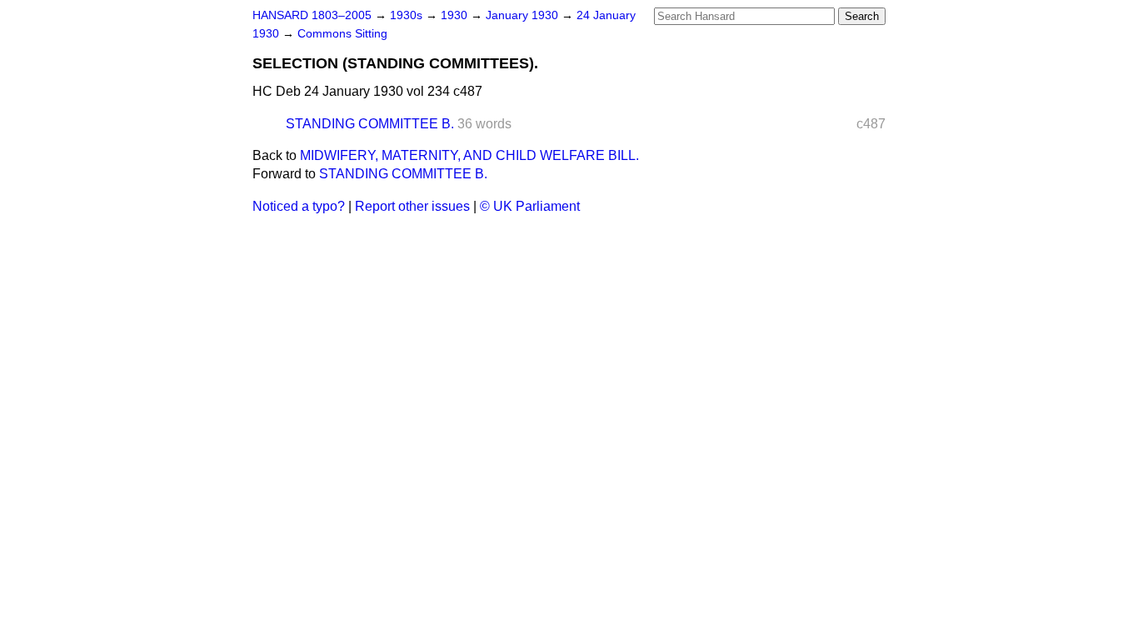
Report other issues (412, 206)
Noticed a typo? (298, 206)
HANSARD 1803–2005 (312, 15)
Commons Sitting (342, 34)
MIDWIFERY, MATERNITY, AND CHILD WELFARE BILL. (469, 155)
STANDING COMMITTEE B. (370, 124)
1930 (456, 15)
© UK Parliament (530, 206)
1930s (408, 15)
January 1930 (524, 15)
